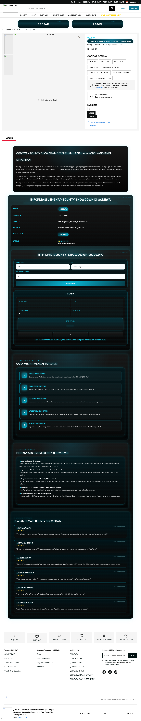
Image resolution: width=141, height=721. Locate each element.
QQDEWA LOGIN (76, 658)
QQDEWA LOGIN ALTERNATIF (82, 679)
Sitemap (40, 667)
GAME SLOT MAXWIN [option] (121, 73)
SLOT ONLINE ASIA (12, 671)
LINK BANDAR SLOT (126, 640)
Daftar (134, 8)
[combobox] (71, 8)
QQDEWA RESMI (77, 671)
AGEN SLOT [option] (93, 67)
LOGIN (97, 24)
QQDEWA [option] (92, 62)
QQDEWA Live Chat (45, 662)
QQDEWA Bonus (43, 658)
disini (99, 87)
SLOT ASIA (37, 640)
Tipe (73, 262)
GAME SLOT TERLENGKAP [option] (99, 73)
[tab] (9, 138)
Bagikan (93, 125)
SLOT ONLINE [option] (119, 62)
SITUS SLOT (81, 640)
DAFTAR (43, 24)
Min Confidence (22, 272)
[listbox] (111, 69)
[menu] (70, 15)
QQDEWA (86, 2)
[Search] (112, 8)
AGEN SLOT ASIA (11, 662)
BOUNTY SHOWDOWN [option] (111, 67)
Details (9, 138)
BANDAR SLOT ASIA (59, 640)
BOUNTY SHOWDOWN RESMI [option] (100, 78)
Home (4, 30)
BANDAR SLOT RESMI (104, 640)
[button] (8, 44)
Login (123, 8)
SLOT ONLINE (119, 2)
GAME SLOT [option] (105, 62)
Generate (70, 283)
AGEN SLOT (107, 2)
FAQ (39, 654)
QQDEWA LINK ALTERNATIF (81, 675)
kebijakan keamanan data (122, 662)
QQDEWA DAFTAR (77, 667)
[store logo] (10, 8)
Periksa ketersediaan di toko (100, 122)
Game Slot (20, 262)
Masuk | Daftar (75, 2)
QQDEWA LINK (76, 662)
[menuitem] (23, 15)
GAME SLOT (96, 2)
